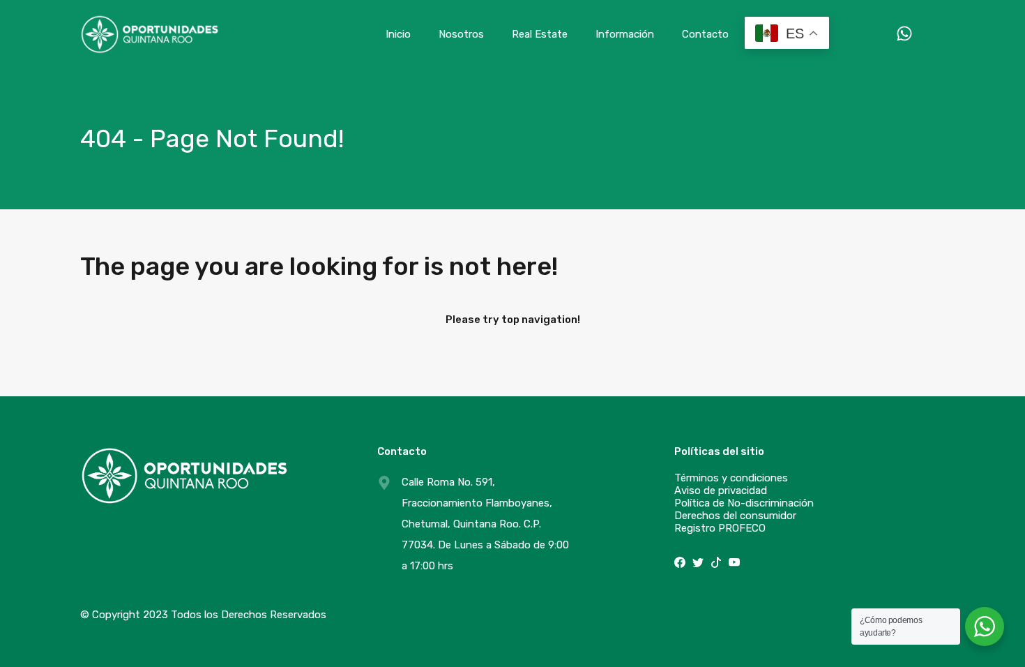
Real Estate (540, 34)
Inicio (398, 34)
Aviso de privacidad (720, 490)
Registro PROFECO (720, 528)
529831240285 (890, 34)
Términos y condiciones (731, 478)
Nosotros (461, 34)
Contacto (705, 34)
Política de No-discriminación (744, 503)
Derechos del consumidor (735, 515)
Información (624, 34)
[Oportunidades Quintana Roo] (150, 48)
